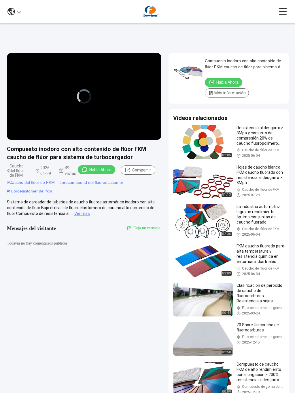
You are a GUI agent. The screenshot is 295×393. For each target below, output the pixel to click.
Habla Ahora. (100, 169)
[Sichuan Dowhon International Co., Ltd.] (149, 11)
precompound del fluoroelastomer (92, 182)
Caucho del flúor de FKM (32, 182)
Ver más (82, 213)
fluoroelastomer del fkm (30, 191)
